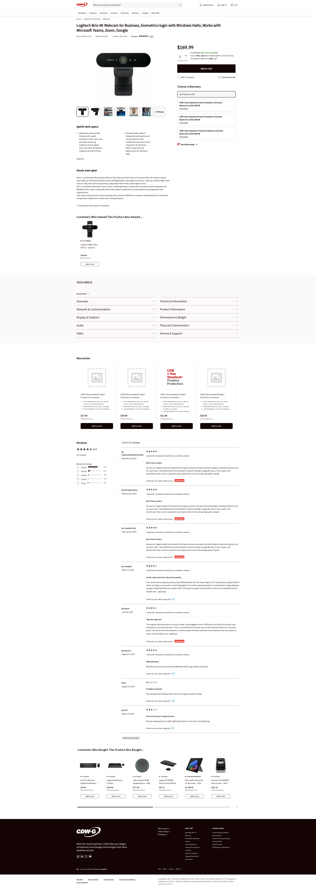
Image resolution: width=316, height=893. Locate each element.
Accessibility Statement (192, 838)
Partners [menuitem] (135, 13)
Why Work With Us (190, 832)
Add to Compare (187, 77)
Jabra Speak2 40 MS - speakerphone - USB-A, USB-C (142, 782)
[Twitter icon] (86, 857)
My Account (163, 828)
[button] (234, 5)
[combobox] (133, 5)
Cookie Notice (109, 879)
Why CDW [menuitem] (155, 13)
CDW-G (165, 869)
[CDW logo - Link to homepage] (82, 5)
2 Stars (84, 479)
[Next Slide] (237, 807)
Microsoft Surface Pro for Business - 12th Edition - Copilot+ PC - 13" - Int (194, 782)
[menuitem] (200, 5)
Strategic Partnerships (192, 856)
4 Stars (84, 471)
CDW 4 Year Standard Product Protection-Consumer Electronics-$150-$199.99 (132, 396)
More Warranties (188, 144)
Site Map (80, 879)
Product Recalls (217, 841)
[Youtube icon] (90, 857)
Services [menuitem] (114, 13)
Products (162, 834)
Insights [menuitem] (145, 13)
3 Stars (84, 475)
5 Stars (84, 467)
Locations (188, 850)
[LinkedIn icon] (82, 857)
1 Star (83, 483)
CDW (159, 869)
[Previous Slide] (234, 807)
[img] (144, 36)
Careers (187, 841)
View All (80, 159)
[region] (158, 246)
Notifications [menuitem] (208, 5)
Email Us (104, 869)
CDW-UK (178, 869)
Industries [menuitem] (125, 13)
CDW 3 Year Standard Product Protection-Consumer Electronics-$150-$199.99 (212, 396)
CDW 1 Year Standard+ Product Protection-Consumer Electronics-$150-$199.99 (173, 396)
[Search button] (180, 5)
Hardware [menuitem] (82, 13)
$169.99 (185, 47)
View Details (183, 108)
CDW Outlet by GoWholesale (221, 847)
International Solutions (192, 847)
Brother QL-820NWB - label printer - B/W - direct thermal (220, 782)
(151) (151, 36)
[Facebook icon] (78, 857)
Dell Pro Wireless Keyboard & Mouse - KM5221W (88, 782)
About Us (188, 835)
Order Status (163, 831)
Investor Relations (191, 844)
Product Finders (217, 844)
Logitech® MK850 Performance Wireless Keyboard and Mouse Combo (168, 782)
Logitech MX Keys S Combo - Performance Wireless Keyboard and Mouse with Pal (116, 782)
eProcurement (216, 835)
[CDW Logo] (82, 5)
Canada (171, 869)
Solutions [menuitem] (104, 13)
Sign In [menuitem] (224, 5)
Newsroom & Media (191, 853)
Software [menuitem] (93, 13)
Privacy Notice (93, 879)
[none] (82, 13)
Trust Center (189, 859)
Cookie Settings (82, 882)
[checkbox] (178, 77)
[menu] (206, 5)
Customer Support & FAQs (220, 832)
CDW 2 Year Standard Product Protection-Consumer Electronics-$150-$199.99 (93, 396)
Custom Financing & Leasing (221, 838)
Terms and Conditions (127, 879)
